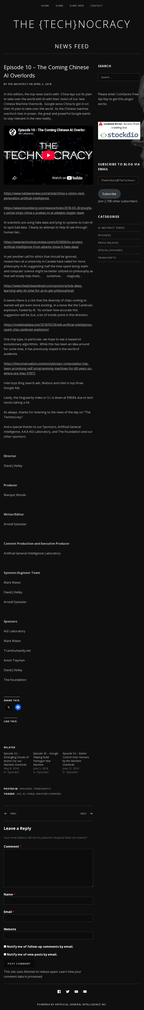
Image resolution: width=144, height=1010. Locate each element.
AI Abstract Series (111, 227)
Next (83, 813)
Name (9, 894)
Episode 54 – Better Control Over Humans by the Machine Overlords (76, 759)
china (31, 793)
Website (10, 929)
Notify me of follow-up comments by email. (40, 947)
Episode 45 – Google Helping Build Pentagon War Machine (45, 759)
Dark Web (77, 5)
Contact (96, 5)
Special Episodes (110, 250)
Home (45, 5)
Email (9, 912)
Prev (13, 813)
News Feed (72, 46)
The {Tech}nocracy (72, 24)
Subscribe (109, 194)
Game (59, 5)
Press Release (108, 242)
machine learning (48, 793)
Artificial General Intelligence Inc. (81, 1004)
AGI (19, 793)
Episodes (26, 788)
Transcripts (42, 788)
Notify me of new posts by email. (32, 954)
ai (24, 793)
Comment (12, 846)
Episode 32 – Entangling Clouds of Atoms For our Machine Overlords (16, 759)
